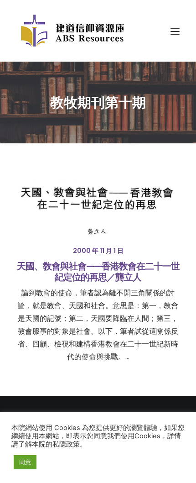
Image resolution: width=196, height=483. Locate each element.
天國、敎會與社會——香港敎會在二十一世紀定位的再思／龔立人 (98, 272)
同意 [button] (25, 462)
